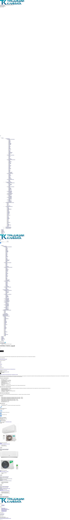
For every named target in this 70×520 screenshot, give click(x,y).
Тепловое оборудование (6, 289)
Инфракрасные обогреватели (11, 182)
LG (9, 149)
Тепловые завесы (9, 194)
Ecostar (9, 156)
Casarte (9, 141)
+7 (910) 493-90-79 (2, 5)
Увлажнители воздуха (8, 227)
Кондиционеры (8, 138)
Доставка (2, 230)
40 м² (0, 361)
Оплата (2, 337)
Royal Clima (10, 178)
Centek (9, 140)
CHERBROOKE (6, 318)
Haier (9, 147)
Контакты (2, 233)
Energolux (10, 165)
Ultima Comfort (10, 152)
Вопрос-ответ (3, 232)
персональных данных (8, 421)
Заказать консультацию (3, 420)
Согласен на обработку (5, 421)
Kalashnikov (10, 184)
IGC (9, 169)
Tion (7, 223)
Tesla (9, 171)
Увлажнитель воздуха (4, 510)
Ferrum (9, 146)
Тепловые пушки (9, 197)
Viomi (9, 154)
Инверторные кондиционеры (11, 139)
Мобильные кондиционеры (7, 262)
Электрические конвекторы (10, 186)
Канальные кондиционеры (10, 179)
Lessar (9, 170)
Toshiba (10, 151)
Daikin (8, 209)
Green (6, 253)
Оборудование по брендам (9, 206)
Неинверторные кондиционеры (11, 159)
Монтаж (2, 229)
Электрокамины (6, 309)
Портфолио (2, 231)
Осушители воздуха (8, 228)
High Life (10, 168)
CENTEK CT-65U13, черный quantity (4, 497)
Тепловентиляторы (9, 191)
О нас (2, 339)
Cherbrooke (10, 161)
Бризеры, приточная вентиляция (10, 202)
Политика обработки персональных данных (5, 518)
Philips (9, 200)
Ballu (9, 155)
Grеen (8, 216)
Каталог (2, 245)
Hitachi (9, 148)
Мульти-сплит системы (10, 173)
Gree (9, 157)
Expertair (10, 144)
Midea (9, 153)
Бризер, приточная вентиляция (5, 509)
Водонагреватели (6, 307)
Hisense (10, 150)
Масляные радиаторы (10, 193)
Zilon (9, 195)
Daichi (9, 142)
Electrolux (10, 175)
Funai (8, 204)
